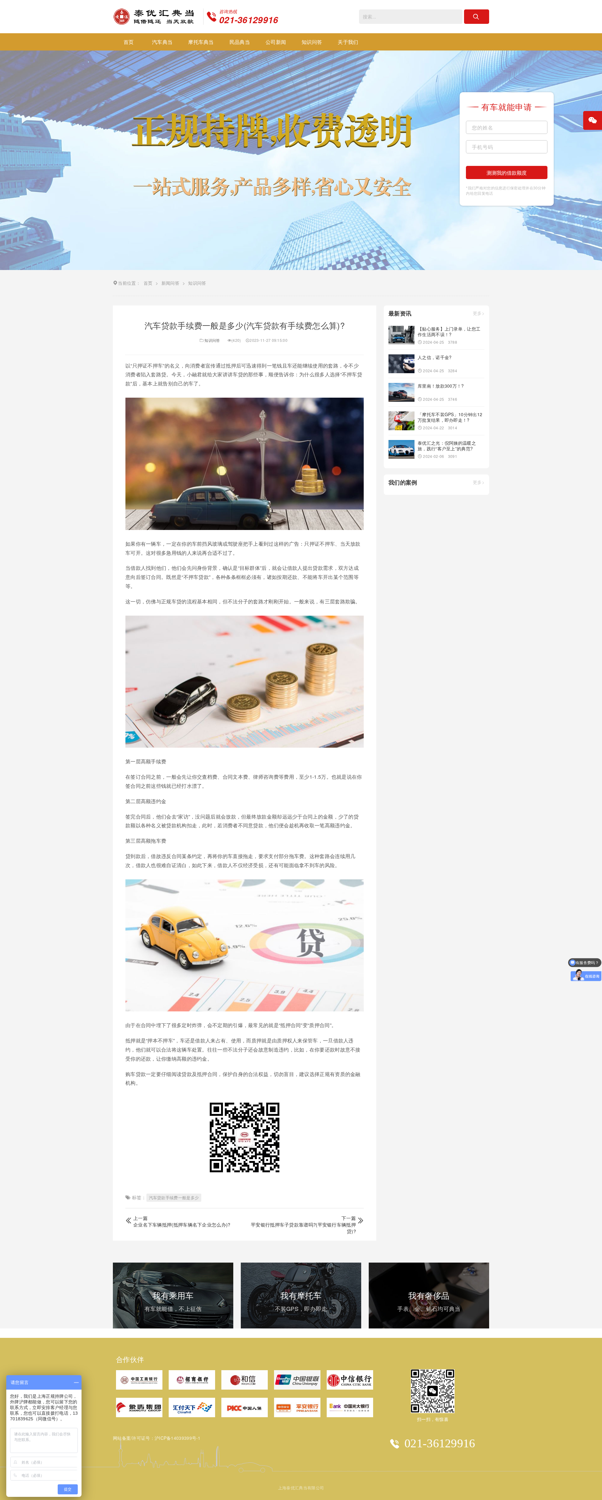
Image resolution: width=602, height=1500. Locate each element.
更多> (478, 313)
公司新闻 (276, 41)
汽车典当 (162, 41)
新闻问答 (170, 283)
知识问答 (312, 41)
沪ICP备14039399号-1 (178, 1438)
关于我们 (348, 41)
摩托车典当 (201, 41)
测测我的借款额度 (507, 172)
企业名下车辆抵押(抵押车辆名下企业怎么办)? (181, 1224)
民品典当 (240, 41)
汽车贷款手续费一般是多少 (174, 1198)
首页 (129, 41)
